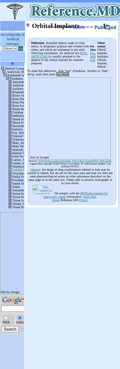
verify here (89, 196)
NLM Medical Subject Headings (54, 161)
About (56, 200)
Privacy (83, 200)
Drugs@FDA (91, 161)
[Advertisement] (70, 116)
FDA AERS (105, 161)
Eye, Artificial (93, 56)
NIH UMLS (78, 161)
